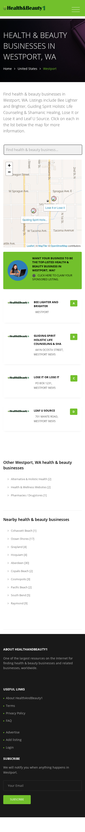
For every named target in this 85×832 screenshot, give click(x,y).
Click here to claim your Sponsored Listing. (52, 277)
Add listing (14, 740)
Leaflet (30, 245)
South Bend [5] (20, 595)
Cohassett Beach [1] (23, 531)
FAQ (9, 721)
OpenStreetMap (59, 245)
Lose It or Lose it (55, 207)
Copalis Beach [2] (21, 571)
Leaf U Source (44, 410)
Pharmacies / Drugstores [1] (28, 495)
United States (27, 69)
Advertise (13, 732)
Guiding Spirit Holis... (34, 220)
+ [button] (9, 165)
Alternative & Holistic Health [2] (30, 479)
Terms (10, 706)
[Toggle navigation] (76, 9)
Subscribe (17, 799)
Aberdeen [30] (19, 563)
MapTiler (43, 245)
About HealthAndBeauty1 (24, 698)
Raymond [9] (18, 603)
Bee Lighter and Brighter (46, 304)
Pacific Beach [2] (21, 587)
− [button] (9, 172)
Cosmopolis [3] (20, 579)
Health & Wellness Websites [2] (30, 487)
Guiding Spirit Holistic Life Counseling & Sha (47, 340)
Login (10, 747)
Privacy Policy (15, 713)
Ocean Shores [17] (22, 539)
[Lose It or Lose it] (53, 198)
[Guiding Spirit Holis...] (33, 210)
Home (7, 69)
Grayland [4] (18, 547)
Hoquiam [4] (18, 555)
